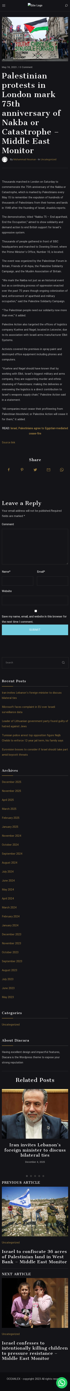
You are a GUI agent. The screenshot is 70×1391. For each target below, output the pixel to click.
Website (7, 591)
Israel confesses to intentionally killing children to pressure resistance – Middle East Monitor (35, 1350)
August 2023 (9, 970)
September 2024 (12, 854)
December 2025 (11, 782)
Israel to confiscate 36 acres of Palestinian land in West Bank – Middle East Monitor (34, 1256)
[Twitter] (35, 470)
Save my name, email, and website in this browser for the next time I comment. (34, 619)
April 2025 (8, 800)
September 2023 (12, 961)
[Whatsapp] (62, 470)
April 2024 (8, 899)
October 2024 (10, 845)
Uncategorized (11, 1025)
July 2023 (7, 979)
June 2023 (8, 988)
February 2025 (10, 818)
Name (6, 572)
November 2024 (11, 836)
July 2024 (8, 872)
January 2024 (10, 925)
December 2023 (11, 934)
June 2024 (8, 881)
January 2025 (10, 827)
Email (41, 572)
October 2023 (10, 952)
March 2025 (9, 809)
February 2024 (11, 916)
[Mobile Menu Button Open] (4, 5)
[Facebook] (9, 470)
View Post (35, 1114)
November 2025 (11, 791)
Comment (8, 524)
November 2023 (11, 943)
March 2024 (9, 908)
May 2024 (8, 890)
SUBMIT (35, 630)
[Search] (66, 5)
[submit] (63, 662)
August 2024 (9, 863)
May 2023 (8, 997)
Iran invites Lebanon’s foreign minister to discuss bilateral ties (35, 1150)
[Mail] (48, 470)
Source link (8, 442)
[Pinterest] (22, 470)
